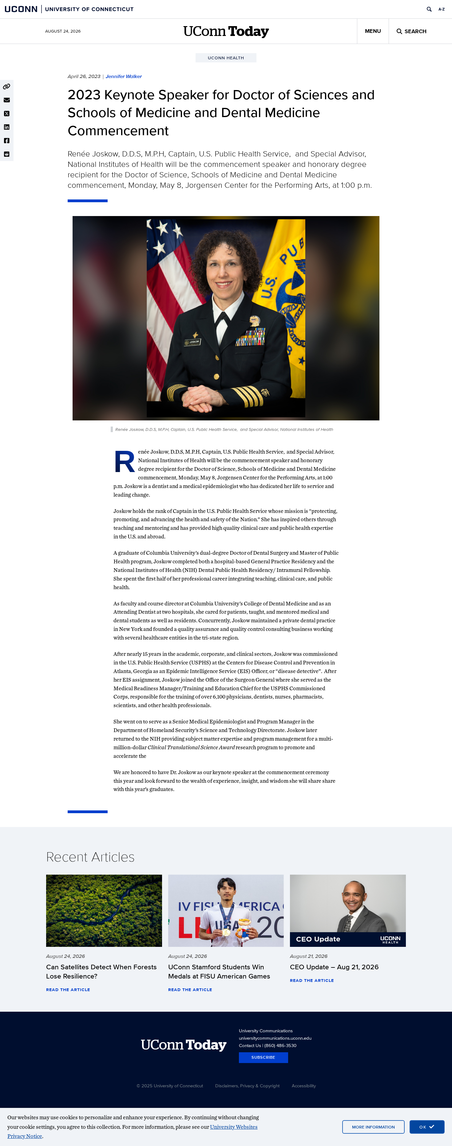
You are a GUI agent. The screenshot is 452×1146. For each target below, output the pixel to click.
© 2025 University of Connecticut (170, 1085)
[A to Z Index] (441, 9)
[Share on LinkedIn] (7, 127)
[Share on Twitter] (7, 113)
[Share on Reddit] (7, 154)
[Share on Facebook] (7, 141)
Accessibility (304, 1085)
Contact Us (250, 1045)
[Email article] (7, 100)
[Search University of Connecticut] (429, 9)
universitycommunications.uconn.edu (275, 1038)
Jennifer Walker (124, 76)
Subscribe (264, 1057)
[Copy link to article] (7, 86)
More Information (373, 1127)
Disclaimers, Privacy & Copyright (247, 1085)
